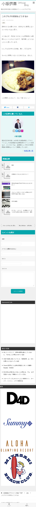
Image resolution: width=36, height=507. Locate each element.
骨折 (13, 165)
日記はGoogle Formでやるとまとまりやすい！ (22, 184)
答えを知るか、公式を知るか (26, 225)
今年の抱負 (14, 201)
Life (4, 22)
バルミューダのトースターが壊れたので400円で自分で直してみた (22, 193)
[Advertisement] (18, 323)
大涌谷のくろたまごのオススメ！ (20, 174)
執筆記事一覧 (28, 151)
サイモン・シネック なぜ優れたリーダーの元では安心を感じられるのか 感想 (22, 211)
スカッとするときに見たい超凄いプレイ (10, 225)
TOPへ (27, 505)
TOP (13, 493)
